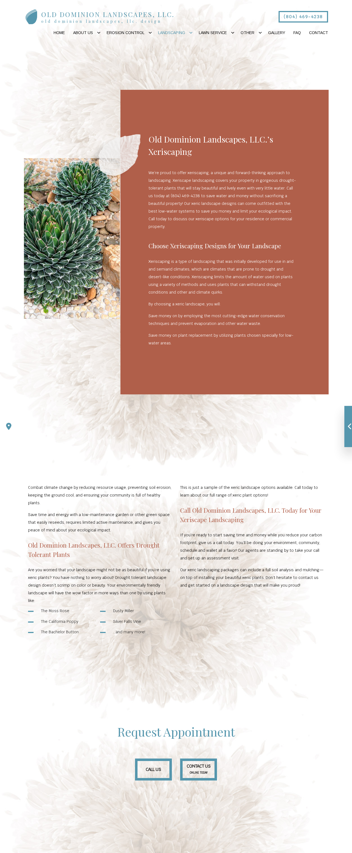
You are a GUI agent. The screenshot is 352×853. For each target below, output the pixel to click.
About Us (83, 32)
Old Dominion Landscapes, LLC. (107, 14)
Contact (318, 32)
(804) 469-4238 (303, 16)
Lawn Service (213, 32)
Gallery (276, 32)
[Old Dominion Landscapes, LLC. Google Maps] (9, 426)
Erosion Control (125, 32)
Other (247, 32)
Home (59, 32)
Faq (297, 32)
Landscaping (171, 32)
